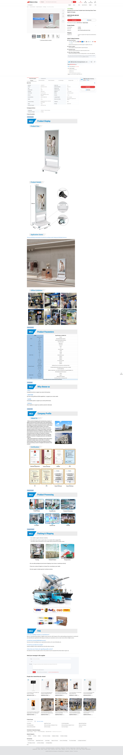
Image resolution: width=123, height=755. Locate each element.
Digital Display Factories (39, 740)
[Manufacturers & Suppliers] (32, 2)
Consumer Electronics (32, 6)
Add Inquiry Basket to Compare (46, 40)
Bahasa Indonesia (88, 749)
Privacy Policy (76, 751)
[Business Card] (94, 82)
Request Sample (85, 22)
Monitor (39, 735)
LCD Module (29, 735)
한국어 (69, 749)
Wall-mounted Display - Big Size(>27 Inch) (68, 725)
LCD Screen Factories (31, 740)
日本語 (72, 749)
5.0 (84, 80)
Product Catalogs (40, 721)
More (28, 744)
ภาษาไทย (77, 749)
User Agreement (67, 751)
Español (42, 749)
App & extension (84, 4)
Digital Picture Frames (47, 723)
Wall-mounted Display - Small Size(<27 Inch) (50, 725)
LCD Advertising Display (65, 723)
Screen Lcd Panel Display (63, 740)
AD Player (34, 735)
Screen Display (47, 740)
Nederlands (63, 749)
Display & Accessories (39, 6)
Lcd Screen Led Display (40, 742)
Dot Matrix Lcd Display (63, 735)
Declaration (71, 751)
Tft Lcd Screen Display (72, 740)
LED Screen (80, 726)
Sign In (69, 74)
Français (49, 749)
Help (79, 4)
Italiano (57, 749)
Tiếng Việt (83, 749)
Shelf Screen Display (47, 726)
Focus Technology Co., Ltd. (55, 751)
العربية (66, 749)
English (39, 749)
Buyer (74, 4)
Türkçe (80, 749)
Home (27, 6)
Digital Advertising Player (82, 723)
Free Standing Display (30, 725)
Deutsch (60, 749)
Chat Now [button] (89, 20)
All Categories (30, 4)
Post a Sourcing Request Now (54, 672)
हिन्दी (74, 749)
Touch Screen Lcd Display (50, 6)
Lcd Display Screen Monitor (82, 740)
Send (34, 672)
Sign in (95, 2)
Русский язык (53, 749)
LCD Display (44, 6)
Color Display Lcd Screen (31, 742)
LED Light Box (29, 723)
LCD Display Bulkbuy (49, 742)
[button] (75, 80)
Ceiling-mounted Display (82, 725)
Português (45, 749)
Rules (95, 4)
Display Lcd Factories (55, 740)
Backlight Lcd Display (55, 735)
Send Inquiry (74, 20)
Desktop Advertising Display (31, 726)
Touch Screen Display (65, 726)
